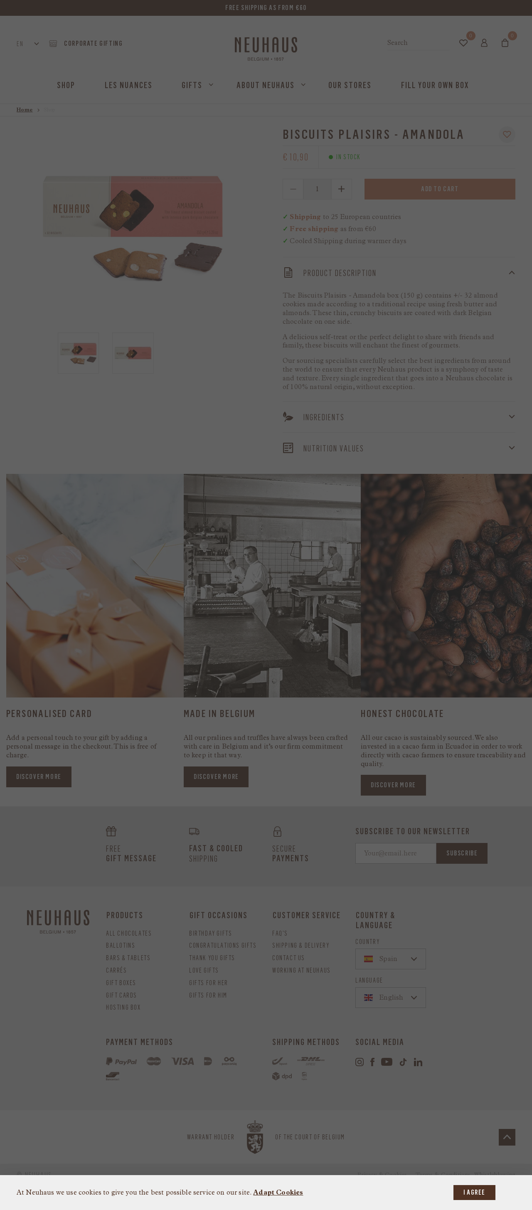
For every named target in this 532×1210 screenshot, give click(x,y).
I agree (474, 1192)
